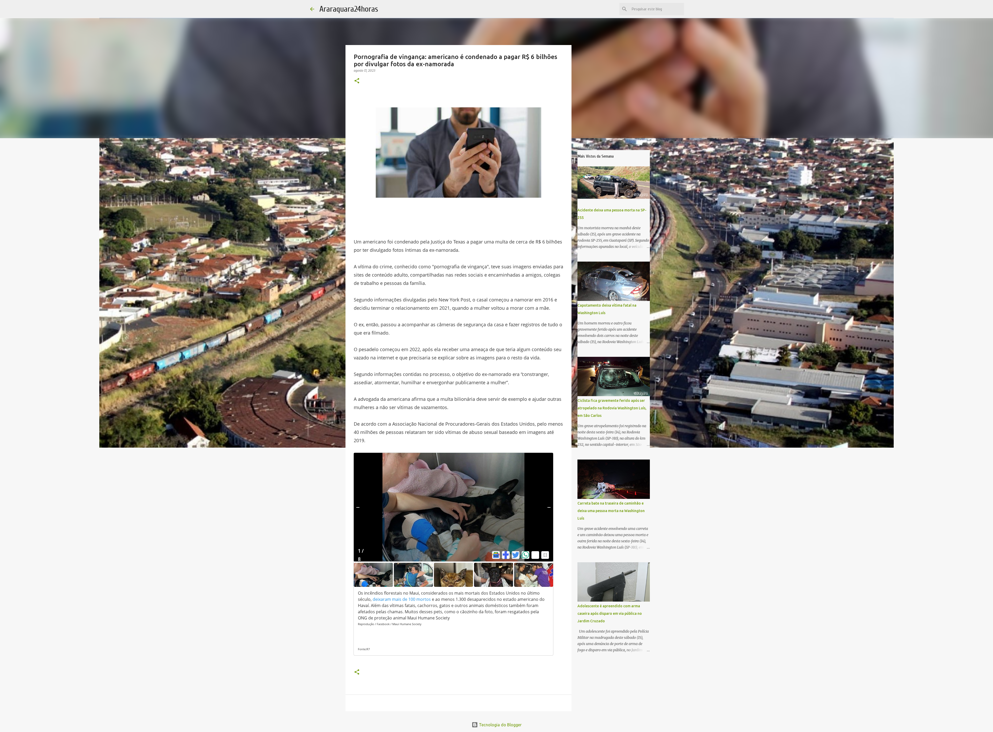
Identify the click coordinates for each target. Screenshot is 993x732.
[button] (357, 81)
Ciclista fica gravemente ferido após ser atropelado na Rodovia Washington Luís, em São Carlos (611, 408)
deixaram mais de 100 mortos (402, 599)
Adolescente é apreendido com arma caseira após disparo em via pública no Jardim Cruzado (609, 613)
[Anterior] (357, 507)
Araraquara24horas (348, 9)
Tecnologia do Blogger (500, 724)
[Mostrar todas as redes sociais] (535, 555)
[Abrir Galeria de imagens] (545, 555)
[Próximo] (549, 507)
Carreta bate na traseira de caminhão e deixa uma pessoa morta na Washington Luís (611, 510)
